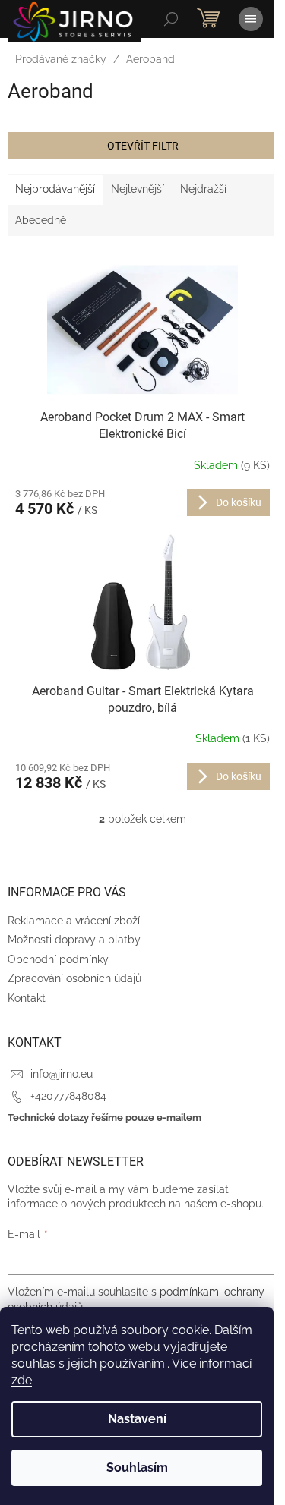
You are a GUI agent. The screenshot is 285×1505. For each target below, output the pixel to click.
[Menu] (251, 19)
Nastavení (137, 1419)
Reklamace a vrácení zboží (74, 921)
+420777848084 (68, 1096)
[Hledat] (171, 19)
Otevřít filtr (143, 146)
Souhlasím (137, 1467)
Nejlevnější (137, 189)
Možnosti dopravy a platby (74, 940)
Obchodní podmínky (58, 959)
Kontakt (27, 998)
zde (21, 1380)
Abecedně (40, 220)
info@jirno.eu (61, 1074)
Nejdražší (203, 189)
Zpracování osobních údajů (74, 978)
